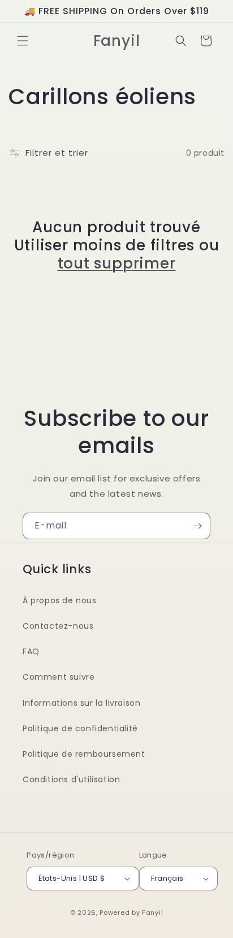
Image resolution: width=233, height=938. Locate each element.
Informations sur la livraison (81, 703)
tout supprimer (117, 263)
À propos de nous (60, 600)
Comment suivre (58, 677)
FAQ (31, 651)
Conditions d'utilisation (71, 779)
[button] (22, 40)
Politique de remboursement (84, 754)
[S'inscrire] (197, 526)
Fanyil (152, 912)
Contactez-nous (58, 626)
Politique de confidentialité (80, 728)
